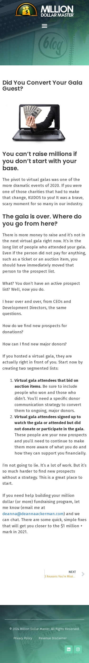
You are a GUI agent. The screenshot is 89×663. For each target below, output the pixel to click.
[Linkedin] (69, 649)
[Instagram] (78, 649)
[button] (44, 25)
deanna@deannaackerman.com (33, 513)
